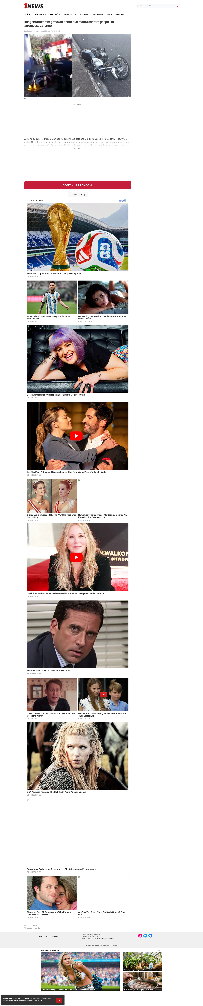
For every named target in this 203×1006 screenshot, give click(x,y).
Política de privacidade (52, 937)
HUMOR (109, 14)
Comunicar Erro (76, 194)
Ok (59, 1000)
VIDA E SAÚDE (55, 14)
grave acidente (33, 928)
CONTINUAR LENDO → (78, 185)
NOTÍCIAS (27, 14)
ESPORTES (68, 14)
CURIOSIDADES (97, 14)
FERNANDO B (55, 31)
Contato (40, 937)
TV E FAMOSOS (40, 14)
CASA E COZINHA (81, 14)
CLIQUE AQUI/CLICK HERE (105, 939)
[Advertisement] (77, 120)
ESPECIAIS (120, 14)
